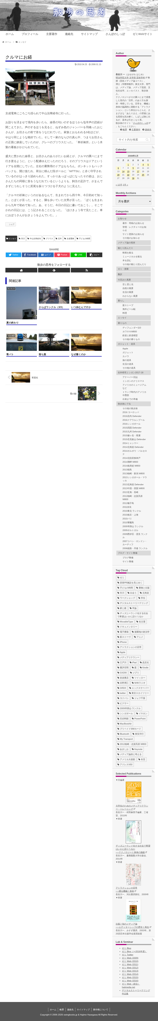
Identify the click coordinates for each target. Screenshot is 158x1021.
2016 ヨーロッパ (131, 412)
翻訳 (120, 274)
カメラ (126, 356)
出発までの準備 (130, 399)
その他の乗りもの (131, 339)
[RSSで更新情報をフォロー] (87, 270)
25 (143, 175)
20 (118, 175)
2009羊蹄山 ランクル (133, 526)
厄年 (60, 239)
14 (123, 171)
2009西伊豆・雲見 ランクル (135, 536)
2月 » (125, 185)
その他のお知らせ (131, 238)
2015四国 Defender (132, 427)
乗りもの (122, 323)
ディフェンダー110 (132, 327)
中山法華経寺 (35, 239)
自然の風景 (128, 288)
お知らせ (122, 218)
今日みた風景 (124, 279)
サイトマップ (83, 1009)
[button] (147, 139)
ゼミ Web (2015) (130, 977)
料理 (125, 313)
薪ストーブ (128, 305)
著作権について (100, 1009)
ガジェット (128, 352)
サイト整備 (128, 561)
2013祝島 (127, 469)
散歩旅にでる (124, 403)
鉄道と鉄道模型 (130, 335)
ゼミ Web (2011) (130, 964)
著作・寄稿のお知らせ (133, 223)
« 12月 (119, 185)
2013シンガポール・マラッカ (135, 479)
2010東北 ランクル (132, 511)
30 (133, 178)
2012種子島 (128, 503)
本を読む (127, 260)
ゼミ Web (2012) (130, 967)
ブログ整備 (128, 557)
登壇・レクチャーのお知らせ (134, 228)
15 (128, 171)
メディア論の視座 (126, 242)
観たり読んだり (125, 248)
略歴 (125, 129)
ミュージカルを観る (132, 256)
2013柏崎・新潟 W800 (134, 473)
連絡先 (148, 129)
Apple (125, 348)
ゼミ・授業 (123, 269)
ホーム (53, 1009)
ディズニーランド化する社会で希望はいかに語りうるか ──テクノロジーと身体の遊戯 (133, 849)
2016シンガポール (131, 424)
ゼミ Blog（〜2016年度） (134, 951)
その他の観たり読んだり (134, 264)
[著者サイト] (21, 270)
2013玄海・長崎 (130, 492)
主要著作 (136, 129)
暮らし (121, 300)
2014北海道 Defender (133, 447)
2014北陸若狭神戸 (131, 458)
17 (138, 171)
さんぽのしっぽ (140, 123)
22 (128, 175)
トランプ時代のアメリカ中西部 (134, 393)
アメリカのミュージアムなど (134, 386)
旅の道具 (127, 360)
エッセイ (12, 239)
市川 (23, 239)
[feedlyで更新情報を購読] (54, 270)
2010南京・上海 (130, 515)
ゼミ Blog (126, 948)
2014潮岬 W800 (130, 462)
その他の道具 (129, 368)
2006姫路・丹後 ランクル (135, 548)
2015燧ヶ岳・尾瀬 (131, 435)
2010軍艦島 (128, 522)
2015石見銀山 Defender (134, 439)
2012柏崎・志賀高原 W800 (133, 498)
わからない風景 (130, 296)
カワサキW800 (130, 331)
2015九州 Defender (132, 431)
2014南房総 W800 (131, 465)
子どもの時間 (84, 239)
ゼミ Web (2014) (130, 974)
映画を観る (128, 252)
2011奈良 (127, 507)
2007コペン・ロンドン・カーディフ (135, 543)
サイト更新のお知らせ (133, 234)
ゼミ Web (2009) (130, 958)
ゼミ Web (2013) (130, 971)
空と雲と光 (128, 284)
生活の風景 (128, 292)
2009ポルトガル (130, 530)
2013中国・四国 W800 (134, 488)
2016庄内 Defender (132, 416)
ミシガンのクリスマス (133, 381)
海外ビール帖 (129, 309)
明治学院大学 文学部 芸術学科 (130, 77)
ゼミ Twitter (127, 954)
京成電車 (70, 239)
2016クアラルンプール (134, 420)
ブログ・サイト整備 (127, 553)
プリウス (49, 239)
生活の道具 (128, 364)
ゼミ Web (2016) (130, 980)
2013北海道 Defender (133, 484)
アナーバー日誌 (130, 377)
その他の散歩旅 (130, 408)
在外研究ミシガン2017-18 (130, 372)
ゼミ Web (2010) (130, 961)
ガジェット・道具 (126, 344)
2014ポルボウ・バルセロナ (135, 452)
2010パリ (127, 518)
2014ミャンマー (130, 443)
